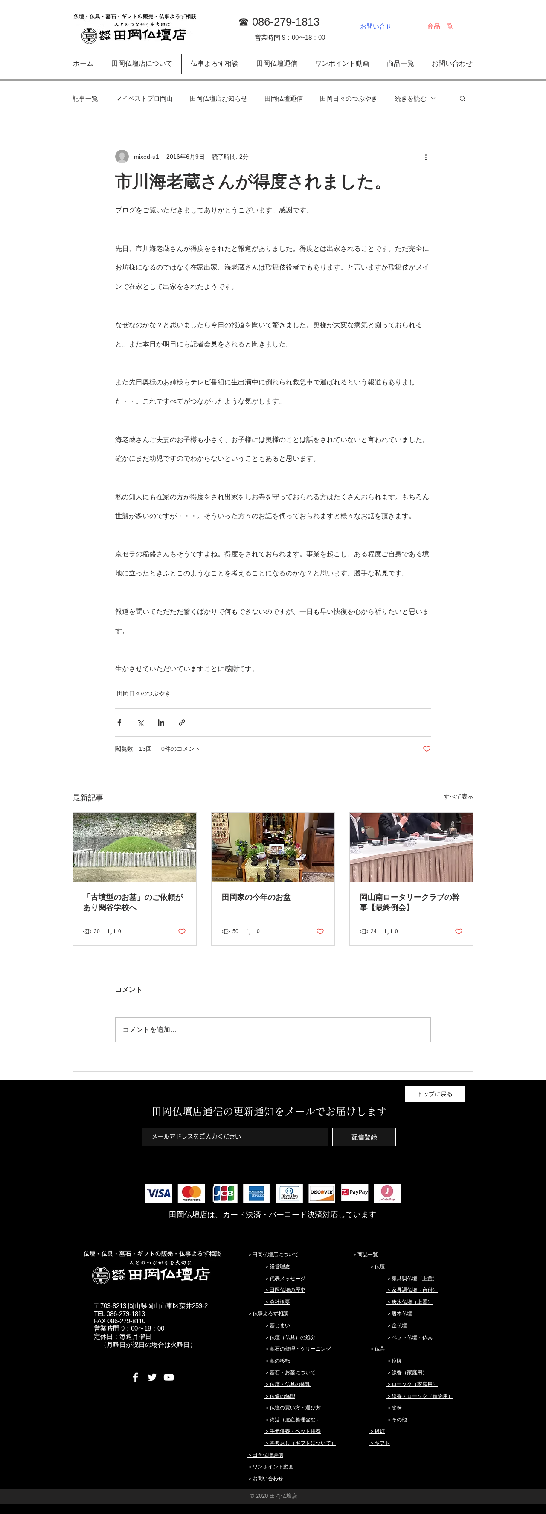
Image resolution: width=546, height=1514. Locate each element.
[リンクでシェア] (182, 722)
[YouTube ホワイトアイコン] (169, 1377)
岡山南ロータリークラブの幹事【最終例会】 (410, 902)
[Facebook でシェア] (119, 722)
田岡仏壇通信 (283, 98)
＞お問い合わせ (265, 1479)
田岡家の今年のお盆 (256, 897)
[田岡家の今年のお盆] (273, 847)
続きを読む (411, 98)
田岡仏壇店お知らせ (218, 98)
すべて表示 (458, 796)
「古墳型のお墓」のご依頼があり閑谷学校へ (133, 902)
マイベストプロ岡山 (144, 98)
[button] (463, 98)
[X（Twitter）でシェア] (140, 722)
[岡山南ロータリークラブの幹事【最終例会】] (411, 847)
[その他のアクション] (426, 156)
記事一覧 (85, 98)
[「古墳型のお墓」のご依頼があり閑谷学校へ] (134, 847)
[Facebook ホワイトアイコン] (135, 1377)
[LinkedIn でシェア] (161, 722)
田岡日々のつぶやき (349, 98)
